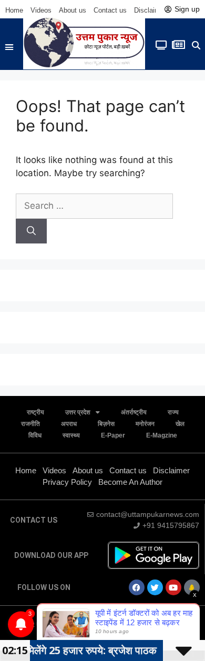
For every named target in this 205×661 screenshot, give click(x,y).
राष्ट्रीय (35, 412)
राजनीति (30, 424)
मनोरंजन (145, 424)
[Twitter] (155, 587)
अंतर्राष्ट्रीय (134, 412)
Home (14, 10)
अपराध (69, 424)
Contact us (110, 10)
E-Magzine (161, 435)
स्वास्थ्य (71, 435)
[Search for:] (94, 205)
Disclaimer (150, 10)
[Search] (31, 231)
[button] (9, 47)
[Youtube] (173, 587)
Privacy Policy (67, 481)
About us (72, 10)
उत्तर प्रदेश (77, 412)
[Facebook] (137, 587)
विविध (35, 435)
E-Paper (113, 435)
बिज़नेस (106, 424)
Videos (41, 10)
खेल (180, 424)
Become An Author (130, 481)
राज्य (173, 412)
